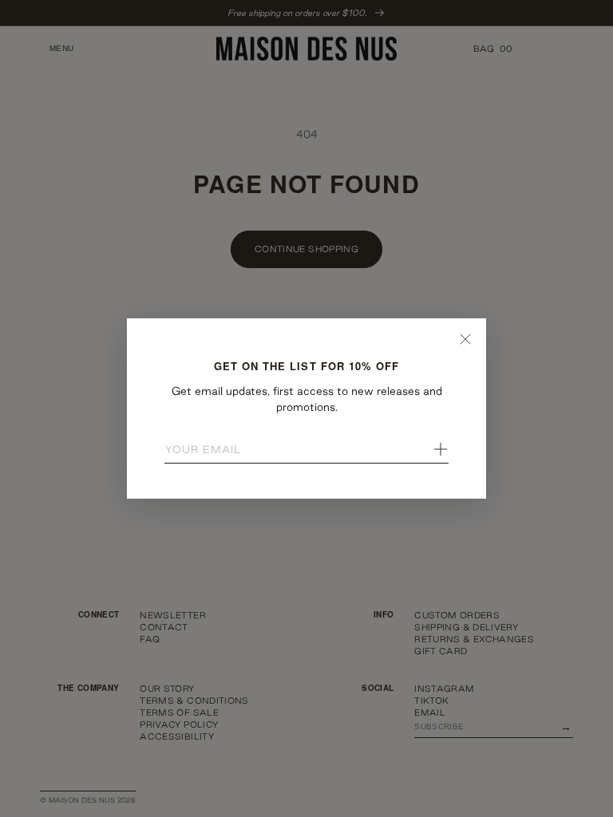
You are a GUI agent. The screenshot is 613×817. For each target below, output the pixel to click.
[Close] (465, 339)
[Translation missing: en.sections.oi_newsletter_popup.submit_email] (440, 449)
